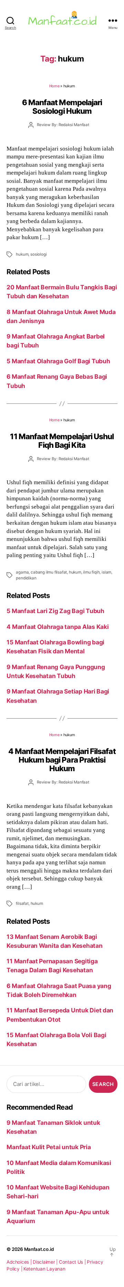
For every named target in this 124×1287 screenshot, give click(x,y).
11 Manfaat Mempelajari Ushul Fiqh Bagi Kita (62, 441)
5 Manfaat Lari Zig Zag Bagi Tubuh (55, 610)
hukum (22, 254)
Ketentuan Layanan (44, 1269)
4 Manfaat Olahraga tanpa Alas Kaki (57, 626)
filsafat (22, 903)
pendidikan (26, 578)
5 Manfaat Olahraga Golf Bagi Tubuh (58, 361)
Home (54, 86)
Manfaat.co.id (39, 1249)
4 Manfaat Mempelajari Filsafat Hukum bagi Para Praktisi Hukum (61, 759)
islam (106, 572)
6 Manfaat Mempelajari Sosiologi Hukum (62, 106)
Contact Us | (73, 1262)
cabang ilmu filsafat (49, 572)
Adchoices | (20, 1262)
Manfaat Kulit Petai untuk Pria (49, 1147)
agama (22, 572)
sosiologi (38, 254)
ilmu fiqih (91, 572)
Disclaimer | (46, 1262)
